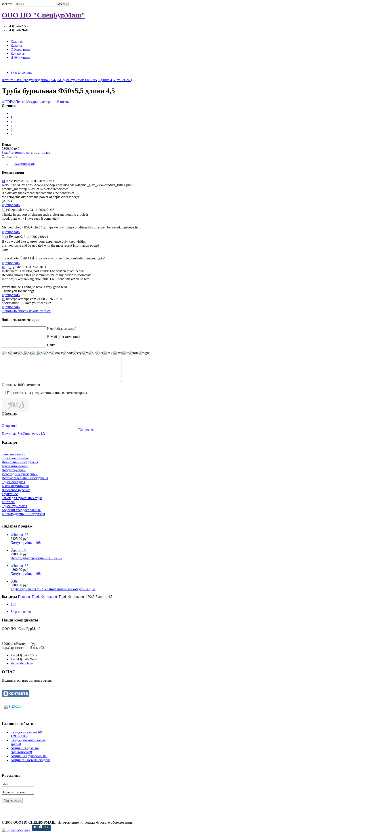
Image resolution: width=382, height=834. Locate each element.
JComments (85, 429)
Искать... (8, 4)
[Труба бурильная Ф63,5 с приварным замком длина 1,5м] (14, 581)
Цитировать (11, 205)
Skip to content (21, 72)
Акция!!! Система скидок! (30, 760)
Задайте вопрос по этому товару (26, 152)
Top (13, 604)
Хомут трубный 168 (26, 573)
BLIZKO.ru (15, 706)
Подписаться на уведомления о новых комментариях (47, 393)
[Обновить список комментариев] (25, 172)
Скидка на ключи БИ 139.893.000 (26, 734)
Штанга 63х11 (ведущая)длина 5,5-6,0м (31, 80)
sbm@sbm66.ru (22, 663)
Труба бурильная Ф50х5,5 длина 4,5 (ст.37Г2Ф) (96, 80)
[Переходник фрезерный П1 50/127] (19, 550)
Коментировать (23, 164)
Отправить (10, 426)
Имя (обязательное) (61, 328)
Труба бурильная (44, 596)
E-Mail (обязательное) (63, 337)
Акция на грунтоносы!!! (29, 756)
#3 (6, 237)
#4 (3, 267)
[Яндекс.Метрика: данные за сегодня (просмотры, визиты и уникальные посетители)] (16, 830)
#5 (3, 299)
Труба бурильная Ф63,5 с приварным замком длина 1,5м (53, 589)
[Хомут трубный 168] (19, 566)
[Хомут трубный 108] (19, 535)
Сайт (51, 345)
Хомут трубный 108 (26, 542)
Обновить (9, 413)
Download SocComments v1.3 (23, 433)
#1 (3, 181)
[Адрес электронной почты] (48, 102)
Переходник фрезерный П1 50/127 (36, 558)
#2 (3, 210)
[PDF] (7, 102)
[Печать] (19, 102)
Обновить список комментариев (26, 311)
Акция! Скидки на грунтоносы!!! (25, 750)
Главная (24, 596)
